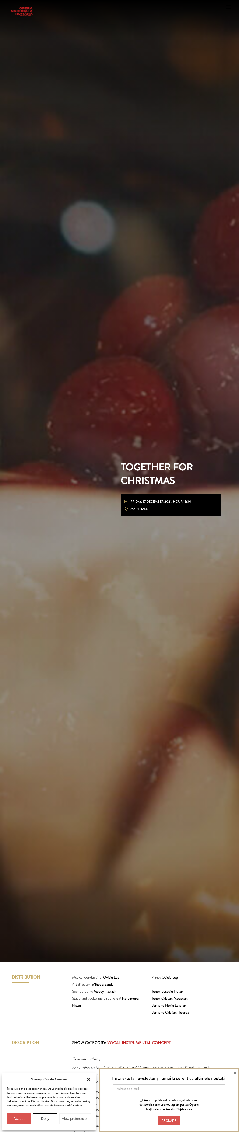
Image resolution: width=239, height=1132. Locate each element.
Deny (45, 1119)
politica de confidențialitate (173, 1100)
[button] (88, 1079)
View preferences (75, 1119)
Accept (19, 1119)
